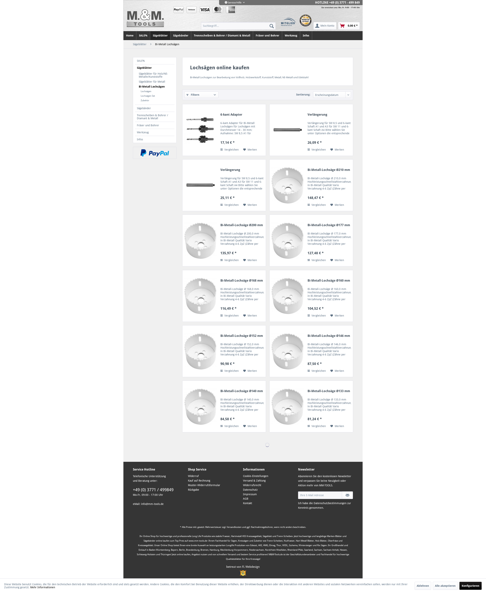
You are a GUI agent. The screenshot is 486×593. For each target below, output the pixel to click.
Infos (140, 139)
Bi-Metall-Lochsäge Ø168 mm (241, 280)
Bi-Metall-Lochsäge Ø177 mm (329, 225)
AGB (245, 498)
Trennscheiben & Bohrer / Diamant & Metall (152, 117)
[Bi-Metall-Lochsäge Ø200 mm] (200, 240)
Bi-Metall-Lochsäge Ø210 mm (329, 170)
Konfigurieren (470, 585)
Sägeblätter (144, 67)
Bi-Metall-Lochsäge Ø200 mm (241, 225)
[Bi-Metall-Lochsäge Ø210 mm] (287, 185)
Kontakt (247, 503)
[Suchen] (272, 26)
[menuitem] (238, 26)
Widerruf (193, 476)
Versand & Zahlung (254, 480)
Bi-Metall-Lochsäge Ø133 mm (329, 391)
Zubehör (145, 100)
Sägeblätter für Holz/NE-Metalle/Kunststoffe (153, 75)
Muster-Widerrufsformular (204, 485)
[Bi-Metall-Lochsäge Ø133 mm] (287, 406)
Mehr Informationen (42, 587)
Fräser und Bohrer (148, 125)
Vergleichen (231, 149)
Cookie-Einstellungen (255, 476)
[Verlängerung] (287, 130)
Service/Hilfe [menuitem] (234, 2)
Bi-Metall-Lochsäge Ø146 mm (329, 336)
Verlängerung (317, 114)
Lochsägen (146, 91)
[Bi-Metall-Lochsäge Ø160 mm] (287, 296)
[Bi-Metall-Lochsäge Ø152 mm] (200, 351)
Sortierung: (303, 94)
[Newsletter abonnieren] (347, 495)
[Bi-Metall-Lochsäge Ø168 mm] (200, 296)
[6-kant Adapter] (200, 130)
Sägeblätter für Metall (152, 81)
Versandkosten (234, 527)
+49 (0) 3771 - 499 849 (344, 2)
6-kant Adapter (231, 114)
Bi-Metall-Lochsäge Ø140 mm (241, 391)
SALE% (141, 60)
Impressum (250, 494)
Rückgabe (193, 489)
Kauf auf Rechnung (199, 480)
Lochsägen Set (148, 96)
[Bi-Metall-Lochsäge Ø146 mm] (287, 351)
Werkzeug (143, 132)
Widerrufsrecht (252, 485)
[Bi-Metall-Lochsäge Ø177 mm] (287, 240)
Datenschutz (250, 489)
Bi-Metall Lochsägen (152, 86)
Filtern (194, 94)
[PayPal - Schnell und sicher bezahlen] (154, 152)
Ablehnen (423, 585)
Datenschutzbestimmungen (330, 503)
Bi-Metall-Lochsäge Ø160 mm (329, 280)
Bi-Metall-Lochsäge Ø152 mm (241, 336)
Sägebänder (144, 108)
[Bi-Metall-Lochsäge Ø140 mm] (200, 406)
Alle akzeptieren (445, 585)
